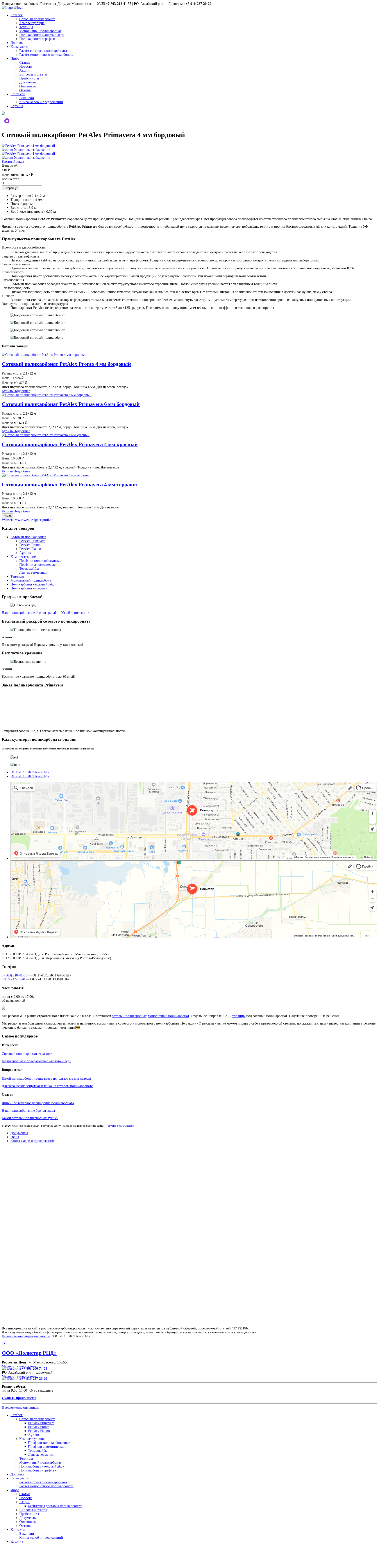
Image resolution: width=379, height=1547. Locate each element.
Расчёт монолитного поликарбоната (46, 54)
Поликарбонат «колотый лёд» (41, 35)
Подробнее (22, 391)
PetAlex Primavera (32, 541)
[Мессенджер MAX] (7, 121)
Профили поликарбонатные (40, 560)
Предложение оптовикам (20, 1407)
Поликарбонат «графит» (37, 39)
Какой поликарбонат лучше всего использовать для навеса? (46, 1078)
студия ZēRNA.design (121, 1125)
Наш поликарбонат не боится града (28, 1110)
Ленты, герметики (33, 572)
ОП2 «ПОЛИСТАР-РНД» (30, 776)
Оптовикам (27, 86)
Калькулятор (20, 47)
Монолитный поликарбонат (40, 31)
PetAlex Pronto (30, 545)
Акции (24, 70)
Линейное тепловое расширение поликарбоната (38, 1103)
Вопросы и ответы (33, 74)
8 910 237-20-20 (13, 979)
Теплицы (26, 27)
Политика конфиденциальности (26, 1336)
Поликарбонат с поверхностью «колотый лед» (36, 1061)
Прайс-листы (29, 78)
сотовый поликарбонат (129, 1016)
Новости (25, 66)
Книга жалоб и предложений (41, 102)
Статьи (24, 62)
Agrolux (25, 553)
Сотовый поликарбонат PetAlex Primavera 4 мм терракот (70, 484)
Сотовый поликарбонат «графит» (27, 1053)
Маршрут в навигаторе (19, 1366)
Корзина (17, 106)
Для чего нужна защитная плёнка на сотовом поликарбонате (47, 1086)
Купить (8, 391)
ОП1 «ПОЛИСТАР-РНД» (30, 772)
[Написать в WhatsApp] (189, 1344)
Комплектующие (32, 23)
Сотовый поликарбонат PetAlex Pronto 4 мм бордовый (66, 364)
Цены (15, 1137)
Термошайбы (29, 568)
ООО (29, 1353)
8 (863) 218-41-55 (14, 975)
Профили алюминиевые (37, 564)
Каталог (17, 15)
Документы (28, 82)
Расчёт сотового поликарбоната (43, 50)
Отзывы (25, 90)
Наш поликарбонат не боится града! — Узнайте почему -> (45, 612)
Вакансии (26, 98)
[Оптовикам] (3, 114)
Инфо (15, 58)
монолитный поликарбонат (168, 1016)
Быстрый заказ (13, 161)
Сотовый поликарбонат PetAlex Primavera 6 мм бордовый (71, 404)
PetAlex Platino (30, 549)
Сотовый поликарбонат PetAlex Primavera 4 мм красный (70, 444)
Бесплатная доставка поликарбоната (55, 1506)
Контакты (18, 94)
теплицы (238, 1016)
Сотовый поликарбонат (37, 19)
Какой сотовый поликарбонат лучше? (30, 1118)
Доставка (17, 43)
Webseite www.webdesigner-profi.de (27, 520)
